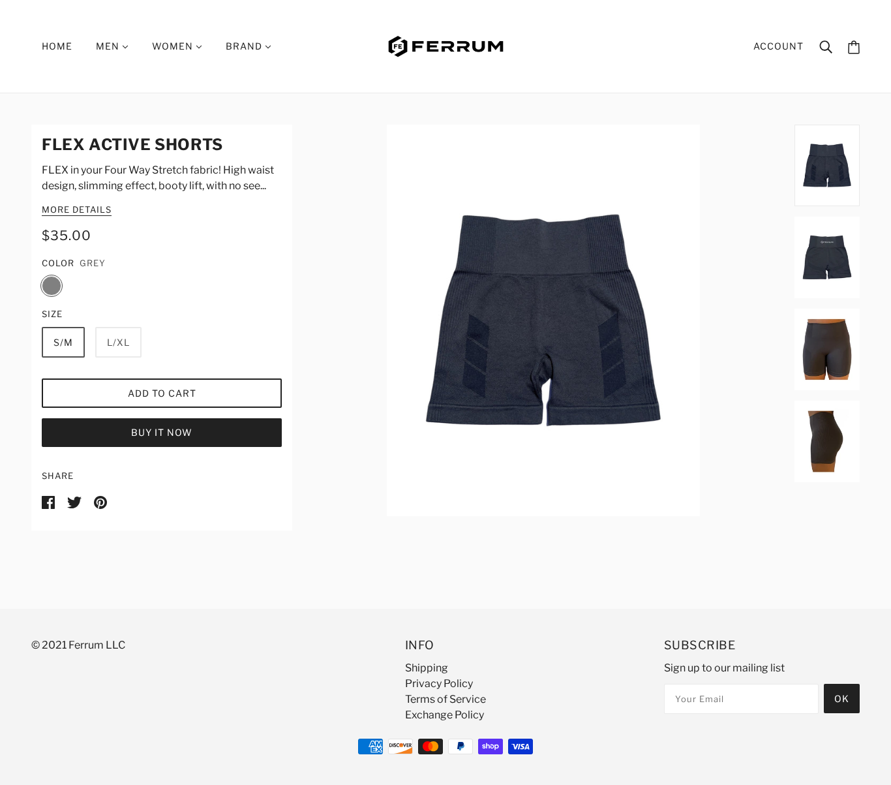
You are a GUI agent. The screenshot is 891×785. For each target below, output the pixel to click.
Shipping (426, 668)
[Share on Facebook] (49, 501)
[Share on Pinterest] (100, 501)
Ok (841, 698)
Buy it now (161, 432)
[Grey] (51, 286)
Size (52, 314)
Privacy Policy (439, 683)
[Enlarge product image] (543, 320)
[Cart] (854, 47)
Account (778, 46)
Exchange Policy (444, 715)
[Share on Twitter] (75, 501)
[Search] (825, 46)
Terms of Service (445, 699)
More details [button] (77, 210)
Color (58, 263)
